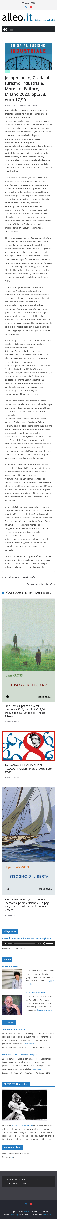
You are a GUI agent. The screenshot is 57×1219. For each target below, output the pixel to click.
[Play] (5, 943)
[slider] (50, 943)
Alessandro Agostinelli (28, 105)
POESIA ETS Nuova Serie (22, 1125)
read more (30, 1043)
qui (11, 1157)
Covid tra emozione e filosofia (20, 577)
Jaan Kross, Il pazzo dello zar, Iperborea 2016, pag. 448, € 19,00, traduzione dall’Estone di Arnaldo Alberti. (25, 711)
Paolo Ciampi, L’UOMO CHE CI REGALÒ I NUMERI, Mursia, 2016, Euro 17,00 (28, 768)
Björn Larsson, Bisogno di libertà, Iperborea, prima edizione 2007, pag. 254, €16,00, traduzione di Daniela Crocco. (27, 905)
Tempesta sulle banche (13, 1029)
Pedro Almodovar (10, 966)
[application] (28, 943)
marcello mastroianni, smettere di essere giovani (28, 938)
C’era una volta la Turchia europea (19, 1054)
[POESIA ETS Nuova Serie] (24, 1090)
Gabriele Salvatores (36, 992)
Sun (7, 72)
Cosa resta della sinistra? (39, 584)
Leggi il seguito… (44, 1010)
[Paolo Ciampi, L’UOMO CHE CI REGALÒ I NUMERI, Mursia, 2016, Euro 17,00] (28, 733)
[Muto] (44, 943)
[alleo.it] (5, 29)
